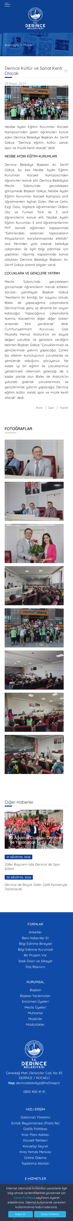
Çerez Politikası (24, 1198)
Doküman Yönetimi (35, 1117)
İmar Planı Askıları (35, 1135)
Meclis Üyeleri (35, 1007)
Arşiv (39, 408)
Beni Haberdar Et (35, 938)
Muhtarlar (35, 1013)
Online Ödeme (35, 1158)
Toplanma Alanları (35, 1163)
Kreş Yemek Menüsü (35, 1152)
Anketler (35, 932)
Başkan (35, 990)
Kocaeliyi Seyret (35, 1146)
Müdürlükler (35, 1024)
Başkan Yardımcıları (35, 996)
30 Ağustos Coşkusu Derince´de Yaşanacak (35, 839)
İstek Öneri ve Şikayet (35, 961)
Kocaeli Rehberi (35, 1140)
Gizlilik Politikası (35, 1129)
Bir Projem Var (35, 955)
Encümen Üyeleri (35, 1001)
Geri (51, 408)
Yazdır (64, 408)
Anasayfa (12, 45)
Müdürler (35, 1019)
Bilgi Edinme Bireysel (35, 944)
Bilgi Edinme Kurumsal (35, 949)
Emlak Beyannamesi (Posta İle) (35, 1123)
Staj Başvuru (35, 967)
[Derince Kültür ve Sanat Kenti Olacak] (36, 102)
